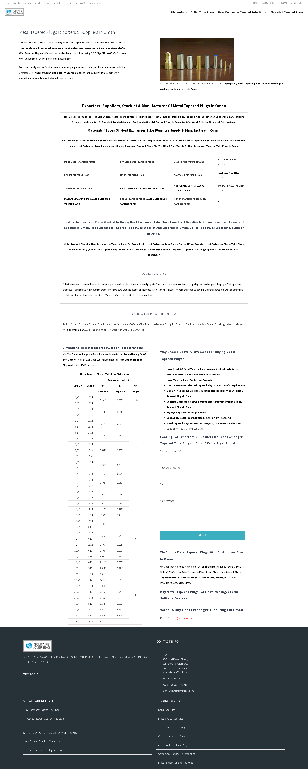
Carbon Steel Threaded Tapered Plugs (176, 753)
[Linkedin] (100, 683)
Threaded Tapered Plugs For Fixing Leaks (44, 718)
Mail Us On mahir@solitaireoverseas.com (86, 2)
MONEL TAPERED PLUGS (132, 175)
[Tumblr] (95, 683)
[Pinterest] (91, 683)
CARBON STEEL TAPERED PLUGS (79, 162)
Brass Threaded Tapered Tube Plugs (175, 762)
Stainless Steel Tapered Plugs (172, 727)
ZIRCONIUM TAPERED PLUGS (78, 188)
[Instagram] (75, 683)
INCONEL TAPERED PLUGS (76, 175)
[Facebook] (70, 683)
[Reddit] (104, 683)
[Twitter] (83, 683)
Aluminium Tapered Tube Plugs (173, 745)
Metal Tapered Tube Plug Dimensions (42, 741)
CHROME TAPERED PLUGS (187, 199)
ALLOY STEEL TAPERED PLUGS (189, 162)
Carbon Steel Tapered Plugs (171, 736)
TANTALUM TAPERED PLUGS (188, 175)
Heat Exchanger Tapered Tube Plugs (42, 709)
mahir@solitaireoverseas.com (185, 618)
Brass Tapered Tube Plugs (170, 718)
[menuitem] (254, 2)
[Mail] (79, 683)
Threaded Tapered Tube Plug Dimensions (44, 750)
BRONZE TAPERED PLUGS (132, 199)
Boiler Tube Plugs (166, 709)
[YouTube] (87, 683)
